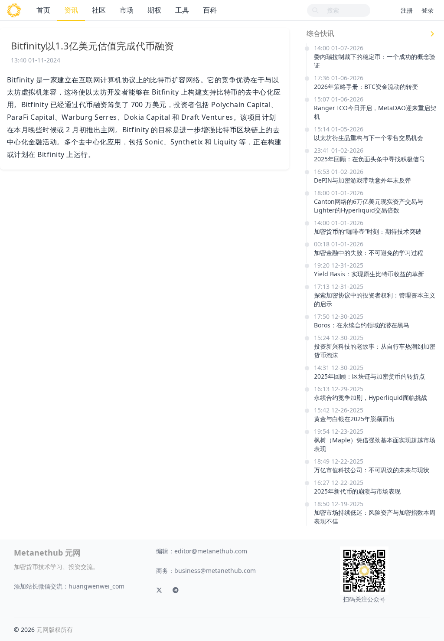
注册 (407, 10)
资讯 (71, 10)
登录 (427, 10)
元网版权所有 (54, 629)
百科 (210, 10)
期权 (154, 10)
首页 (43, 10)
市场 (127, 10)
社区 (99, 10)
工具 (182, 10)
